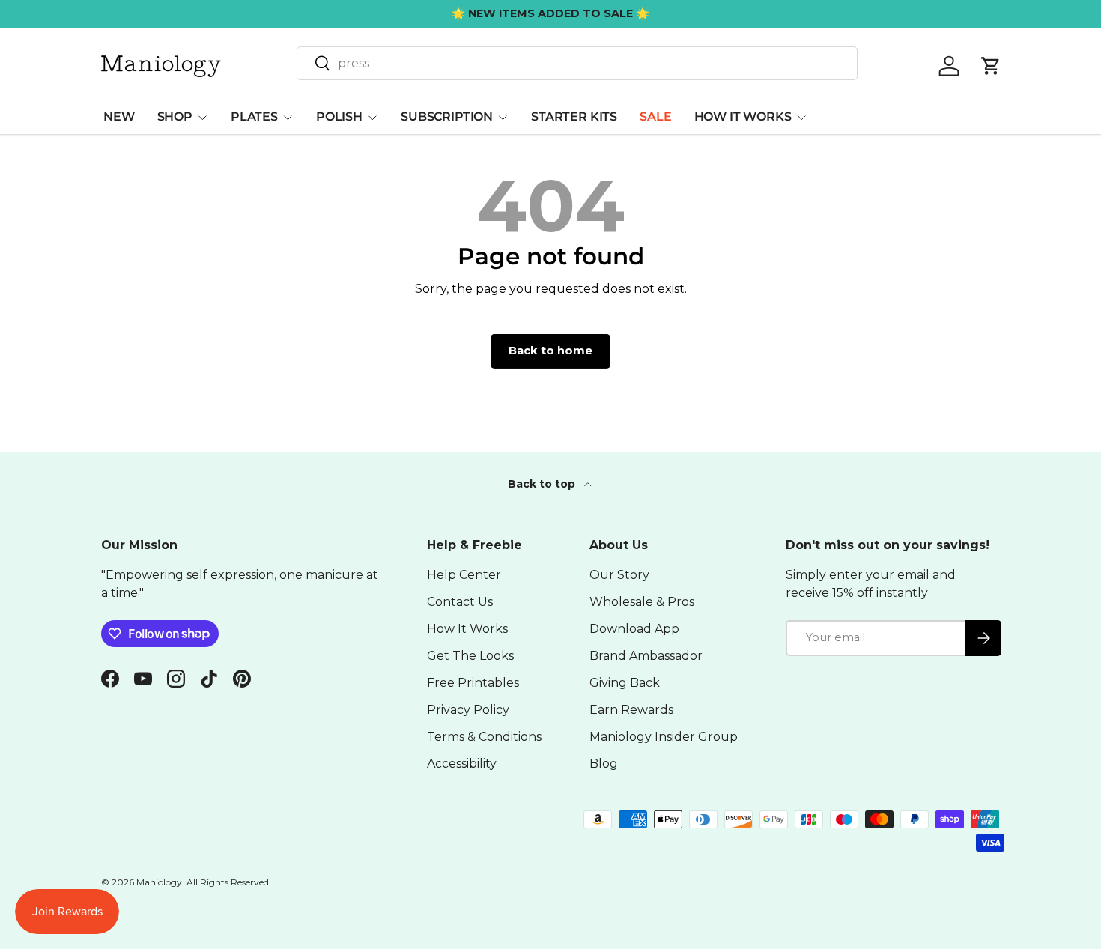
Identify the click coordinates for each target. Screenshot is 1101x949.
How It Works (467, 629)
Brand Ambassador (646, 656)
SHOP (174, 116)
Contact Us (460, 602)
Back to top (543, 484)
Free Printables (473, 683)
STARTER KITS (574, 116)
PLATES (254, 116)
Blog (603, 764)
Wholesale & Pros (641, 602)
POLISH (339, 116)
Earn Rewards (631, 710)
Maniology (159, 882)
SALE (655, 116)
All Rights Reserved (227, 882)
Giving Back (624, 683)
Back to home (550, 350)
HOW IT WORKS (743, 116)
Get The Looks (470, 656)
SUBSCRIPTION (447, 116)
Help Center (464, 575)
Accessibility (462, 764)
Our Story (619, 575)
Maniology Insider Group (663, 737)
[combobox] (577, 63)
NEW (119, 116)
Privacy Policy (468, 710)
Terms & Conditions (484, 737)
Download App (634, 629)
